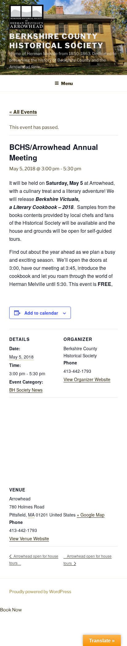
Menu (67, 83)
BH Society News (26, 390)
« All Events (23, 111)
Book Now (11, 610)
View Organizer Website (86, 379)
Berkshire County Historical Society (56, 41)
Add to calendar (41, 313)
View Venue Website (29, 538)
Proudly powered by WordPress (40, 591)
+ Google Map (90, 515)
